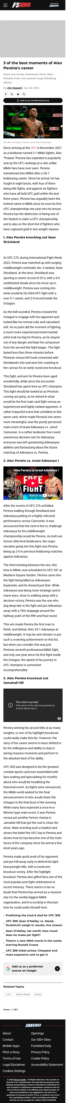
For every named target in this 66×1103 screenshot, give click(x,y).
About (7, 1033)
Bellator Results (23, 994)
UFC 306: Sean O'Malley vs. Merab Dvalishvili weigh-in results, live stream (34, 923)
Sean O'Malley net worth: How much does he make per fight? (32, 933)
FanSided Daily (41, 1046)
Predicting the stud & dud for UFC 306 (33, 915)
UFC (34, 148)
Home (6, 1009)
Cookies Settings (14, 1071)
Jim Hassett (14, 87)
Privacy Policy (40, 1052)
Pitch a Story (11, 1052)
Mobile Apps (11, 1046)
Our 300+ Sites (41, 1039)
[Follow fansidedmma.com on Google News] (57, 968)
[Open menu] (5, 5)
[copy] (24, 94)
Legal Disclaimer (14, 1064)
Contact (8, 1039)
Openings (37, 1033)
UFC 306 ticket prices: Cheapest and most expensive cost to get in (31, 952)
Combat (37, 994)
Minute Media (20, 1080)
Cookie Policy (40, 1058)
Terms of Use (12, 1058)
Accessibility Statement (47, 1064)
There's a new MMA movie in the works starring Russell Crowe (34, 942)
